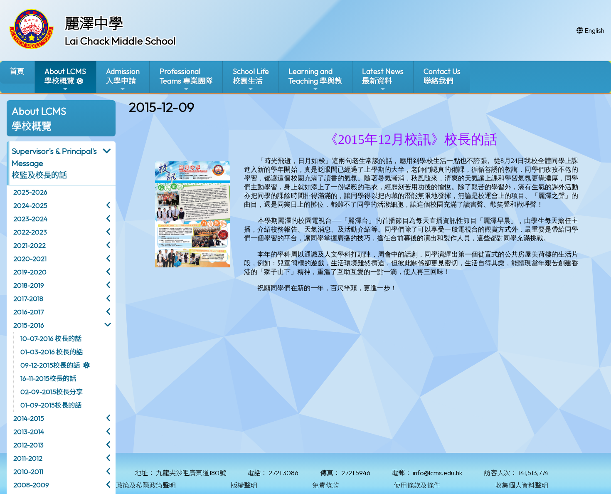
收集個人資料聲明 (521, 485)
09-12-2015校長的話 (50, 365)
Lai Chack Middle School (120, 40)
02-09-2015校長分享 (51, 392)
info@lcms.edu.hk (437, 473)
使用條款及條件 (417, 485)
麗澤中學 (94, 23)
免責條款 (325, 485)
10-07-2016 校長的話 (50, 338)
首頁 (17, 71)
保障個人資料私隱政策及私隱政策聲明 (119, 485)
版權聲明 (244, 485)
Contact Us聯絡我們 (442, 76)
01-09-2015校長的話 (50, 405)
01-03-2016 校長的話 (51, 352)
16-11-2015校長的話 (48, 378)
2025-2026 (30, 192)
